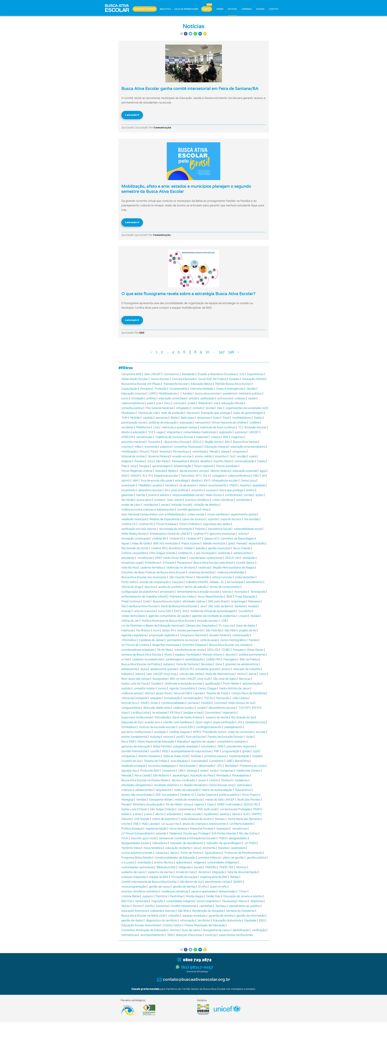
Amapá (252, 606)
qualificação (212, 683)
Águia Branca (213, 852)
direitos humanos (149, 756)
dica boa (150, 586)
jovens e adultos (158, 495)
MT (198, 475)
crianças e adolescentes (137, 789)
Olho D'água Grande (162, 553)
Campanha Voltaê (160, 799)
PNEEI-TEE (226, 867)
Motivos (241, 867)
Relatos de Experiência (164, 519)
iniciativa (170, 485)
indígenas (185, 867)
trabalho (126, 673)
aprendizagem (161, 466)
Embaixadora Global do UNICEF (170, 533)
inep (220, 408)
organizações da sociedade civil (246, 408)
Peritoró (226, 780)
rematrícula (144, 557)
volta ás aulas (209, 640)
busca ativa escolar (207, 393)
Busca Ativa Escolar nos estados (230, 644)
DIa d (206, 475)
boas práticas (180, 490)
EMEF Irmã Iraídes (229, 804)
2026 (256, 751)
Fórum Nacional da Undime (229, 422)
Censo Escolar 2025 (221, 785)
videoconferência (239, 475)
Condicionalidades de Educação (174, 857)
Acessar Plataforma (144, 9)
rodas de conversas (240, 731)
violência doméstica (201, 572)
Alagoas (126, 461)
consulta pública (132, 408)
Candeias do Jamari (151, 640)
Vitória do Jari (130, 620)
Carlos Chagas (207, 688)
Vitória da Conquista (134, 698)
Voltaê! (188, 548)
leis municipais (205, 553)
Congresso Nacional (193, 635)
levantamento (217, 485)
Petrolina (187, 475)
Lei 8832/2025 (140, 712)
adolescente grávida (163, 669)
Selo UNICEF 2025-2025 (161, 673)
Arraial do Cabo (186, 872)
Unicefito (174, 915)
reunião (241, 456)
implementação (239, 756)
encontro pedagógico (162, 765)
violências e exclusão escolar (183, 683)
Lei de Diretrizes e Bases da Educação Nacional (152, 625)
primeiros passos (215, 756)
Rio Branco (143, 630)
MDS (165, 751)
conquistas (128, 756)
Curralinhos (216, 760)
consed (159, 499)
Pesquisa (146, 388)
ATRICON (127, 437)
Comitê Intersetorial (184, 905)
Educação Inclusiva (133, 393)
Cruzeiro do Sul (131, 760)
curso (124, 398)
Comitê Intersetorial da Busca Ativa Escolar (149, 881)
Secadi (198, 867)
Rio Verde (127, 499)
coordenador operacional (205, 557)
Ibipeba (223, 847)
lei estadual (159, 712)
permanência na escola (182, 640)
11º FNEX (250, 843)
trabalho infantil (196, 582)
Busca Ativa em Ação (166, 601)
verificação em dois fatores (138, 528)
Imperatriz (229, 712)
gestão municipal (219, 548)
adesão (200, 548)
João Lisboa (240, 698)
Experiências (255, 374)
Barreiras (207, 664)
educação (186, 422)
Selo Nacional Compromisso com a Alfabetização (153, 514)
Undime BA (159, 538)
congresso (239, 451)
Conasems (168, 770)
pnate (191, 403)
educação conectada (172, 398)
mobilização (129, 451)
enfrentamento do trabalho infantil (144, 596)
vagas (160, 432)
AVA (185, 611)
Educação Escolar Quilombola (140, 925)
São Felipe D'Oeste (162, 809)
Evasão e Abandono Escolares (217, 374)
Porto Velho (129, 582)
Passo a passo (190, 543)
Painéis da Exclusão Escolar (225, 736)
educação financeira (134, 910)
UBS (181, 770)
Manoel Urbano (213, 654)
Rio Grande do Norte (134, 548)
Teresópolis (257, 591)
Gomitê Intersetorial (134, 751)
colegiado (218, 475)
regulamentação (156, 828)
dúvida (210, 408)
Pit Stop (175, 712)
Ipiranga (192, 770)
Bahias (234, 876)
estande (161, 833)
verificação (259, 930)
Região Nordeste (195, 785)
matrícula (127, 630)
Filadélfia (144, 485)
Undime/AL (185, 553)
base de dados (245, 625)
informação (187, 920)
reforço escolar (222, 577)
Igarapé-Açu (129, 770)
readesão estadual (133, 765)
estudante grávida (207, 669)
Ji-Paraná (168, 562)
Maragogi (127, 799)
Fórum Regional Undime (136, 470)
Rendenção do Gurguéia (207, 910)
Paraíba (139, 461)
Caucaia (198, 693)
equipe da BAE (158, 876)
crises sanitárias (217, 514)
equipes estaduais (194, 915)
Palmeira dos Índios (182, 596)
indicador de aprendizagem (224, 843)
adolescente (129, 669)
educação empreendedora (248, 446)
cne (216, 403)
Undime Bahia (130, 896)
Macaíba (182, 741)
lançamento (163, 789)
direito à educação (133, 432)
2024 (133, 466)
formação (137, 398)
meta (202, 485)
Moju (206, 509)
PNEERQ (210, 867)
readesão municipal (134, 519)
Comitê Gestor (245, 562)
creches (126, 446)
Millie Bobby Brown (134, 533)
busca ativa (144, 499)
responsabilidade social (187, 495)
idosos (236, 814)
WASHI (135, 475)
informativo (128, 640)
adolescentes (242, 553)
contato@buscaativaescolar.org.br (196, 979)
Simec (154, 702)
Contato (273, 9)
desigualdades (238, 838)
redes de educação (186, 789)
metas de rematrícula (188, 799)
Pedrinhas (176, 896)
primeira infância (209, 857)
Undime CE (128, 524)
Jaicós (174, 852)
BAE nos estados (166, 794)
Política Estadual (132, 828)
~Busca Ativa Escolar (176, 441)
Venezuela (141, 901)
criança (215, 437)
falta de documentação (242, 872)
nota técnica (129, 567)
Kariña (149, 905)
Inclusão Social (181, 504)
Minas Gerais (255, 649)
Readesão (188, 374)
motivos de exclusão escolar (157, 727)
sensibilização (194, 659)
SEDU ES (213, 649)
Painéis (220, 9)
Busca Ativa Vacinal (245, 441)
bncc (167, 403)
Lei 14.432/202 (170, 823)
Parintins (161, 896)
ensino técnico (163, 862)
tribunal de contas (133, 456)
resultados (208, 746)
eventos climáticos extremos (140, 891)
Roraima (203, 872)
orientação (144, 862)
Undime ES (176, 538)
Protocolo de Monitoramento (243, 852)
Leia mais (131, 115)
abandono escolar (150, 490)
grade (246, 751)
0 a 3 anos (128, 862)
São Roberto (161, 775)
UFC (219, 765)
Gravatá (160, 470)
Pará (154, 451)
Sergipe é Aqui (192, 712)
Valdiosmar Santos (248, 770)
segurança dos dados (216, 524)
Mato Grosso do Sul (241, 702)
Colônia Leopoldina (133, 553)
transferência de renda (189, 649)
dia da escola (187, 470)
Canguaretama (130, 707)
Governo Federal (158, 456)
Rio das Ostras (248, 833)
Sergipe (144, 466)
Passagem (230, 659)
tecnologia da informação (175, 528)
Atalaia (254, 615)
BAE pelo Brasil (218, 601)
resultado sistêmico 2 (167, 785)
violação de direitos (206, 504)
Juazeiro (147, 896)
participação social (133, 422)
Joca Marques (179, 760)
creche (125, 823)
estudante (128, 557)
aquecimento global (244, 514)
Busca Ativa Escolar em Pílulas (140, 383)
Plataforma (143, 427)
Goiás (249, 736)
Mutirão (135, 417)
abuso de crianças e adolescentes (204, 823)
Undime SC (187, 794)
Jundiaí (201, 707)
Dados (258, 417)
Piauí (124, 466)
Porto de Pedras (191, 852)
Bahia (174, 417)
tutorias (170, 910)
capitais (148, 417)
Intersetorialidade (201, 388)
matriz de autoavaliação (217, 789)
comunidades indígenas (222, 862)
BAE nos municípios (166, 543)
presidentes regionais (240, 746)
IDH (206, 480)
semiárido (248, 557)
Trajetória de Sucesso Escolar (174, 437)
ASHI (124, 475)
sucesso (211, 490)
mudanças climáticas (175, 891)
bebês (125, 814)
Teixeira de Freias (217, 693)
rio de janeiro (187, 485)
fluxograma (160, 678)
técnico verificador (184, 780)
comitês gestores (188, 509)
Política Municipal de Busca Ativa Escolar (168, 620)
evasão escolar (182, 456)
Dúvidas (260, 9)
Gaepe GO (211, 538)
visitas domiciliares (133, 615)
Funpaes (238, 649)
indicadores (159, 843)
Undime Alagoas (179, 731)
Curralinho (245, 611)
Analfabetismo (241, 417)
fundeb (187, 393)
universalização (244, 461)
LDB (223, 620)
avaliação (160, 731)
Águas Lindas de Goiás (135, 543)
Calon (211, 804)
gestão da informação (251, 915)
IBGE (229, 596)
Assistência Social (219, 528)
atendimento (254, 582)
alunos (159, 814)
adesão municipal (214, 543)
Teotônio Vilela (131, 847)
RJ (144, 475)
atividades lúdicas (193, 601)
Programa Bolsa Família (136, 857)
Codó (146, 601)
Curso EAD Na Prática (212, 379)
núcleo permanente (190, 630)
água (263, 470)
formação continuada (135, 538)
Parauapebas (240, 775)
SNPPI (256, 814)
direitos (196, 480)
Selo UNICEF (152, 374)
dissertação (206, 765)
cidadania (156, 910)
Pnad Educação (245, 596)
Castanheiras (186, 809)
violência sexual (131, 693)
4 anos (137, 814)
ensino (250, 490)
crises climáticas (223, 499)
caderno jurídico (183, 707)
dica (198, 722)
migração (157, 901)
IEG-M (256, 707)
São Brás (183, 910)
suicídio (126, 688)
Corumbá (220, 702)
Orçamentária (178, 388)
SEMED (237, 881)
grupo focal (163, 693)
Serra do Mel (182, 693)
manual (241, 543)
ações (259, 495)
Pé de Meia (164, 649)
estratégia (181, 480)
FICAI (124, 838)
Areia (203, 770)
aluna (143, 669)
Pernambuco (181, 451)
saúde (252, 398)
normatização (192, 698)
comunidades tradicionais (199, 432)
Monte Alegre (194, 896)
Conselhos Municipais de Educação (144, 930)
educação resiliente (178, 847)
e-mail (125, 659)
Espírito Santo (223, 461)
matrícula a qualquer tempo (179, 427)
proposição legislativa (163, 635)
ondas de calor (131, 504)
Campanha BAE (131, 374)
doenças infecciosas (189, 934)
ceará (252, 456)
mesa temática (153, 847)
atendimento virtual (217, 881)
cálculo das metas (191, 673)
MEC (256, 475)
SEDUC (197, 441)
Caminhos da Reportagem (237, 538)
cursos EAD (186, 727)
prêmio (151, 398)
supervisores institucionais (236, 934)
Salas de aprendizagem (248, 412)
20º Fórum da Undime (135, 644)
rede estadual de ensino (196, 818)
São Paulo (162, 461)
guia (230, 543)
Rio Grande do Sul (242, 717)
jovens (226, 669)
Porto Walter (231, 683)
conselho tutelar (144, 688)
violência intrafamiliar (231, 572)
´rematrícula (239, 828)
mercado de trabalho (246, 669)
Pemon (137, 905)
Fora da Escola (195, 736)
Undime (254, 422)
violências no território (180, 567)
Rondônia (175, 548)
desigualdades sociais (135, 843)
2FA (240, 722)
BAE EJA (126, 901)
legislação (225, 432)
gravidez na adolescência (241, 664)
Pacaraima (184, 562)
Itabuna (126, 818)
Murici (168, 654)
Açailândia (210, 814)
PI (149, 475)
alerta (252, 673)
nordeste (127, 427)
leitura (139, 673)
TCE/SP (244, 707)
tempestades (227, 891)
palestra (165, 446)
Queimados (238, 847)
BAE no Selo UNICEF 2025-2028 (190, 678)
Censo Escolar (160, 379)
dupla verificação (224, 722)
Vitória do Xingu (131, 586)
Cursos (207, 9)
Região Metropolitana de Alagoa (233, 567)
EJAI (246, 814)
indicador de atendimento (186, 843)
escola (203, 470)
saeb (150, 403)
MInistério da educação (148, 804)
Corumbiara (212, 712)
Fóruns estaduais (227, 466)
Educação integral (216, 446)
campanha (202, 422)
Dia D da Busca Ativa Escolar (139, 606)
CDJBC (225, 649)
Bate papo (187, 417)
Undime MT (193, 538)
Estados (234, 379)
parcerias (162, 417)
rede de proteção (172, 412)
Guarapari (222, 828)
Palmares (254, 601)
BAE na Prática (249, 659)
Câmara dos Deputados (201, 625)
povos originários (208, 901)
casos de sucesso (193, 519)
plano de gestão (233, 857)
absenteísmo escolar (222, 707)
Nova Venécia (178, 828)
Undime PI (200, 533)
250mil (125, 480)
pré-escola (225, 398)
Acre (156, 630)
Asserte (245, 485)
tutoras (226, 591)
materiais (202, 437)
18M (135, 480)
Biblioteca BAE (166, 867)
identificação (241, 930)
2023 (150, 461)
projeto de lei (247, 630)
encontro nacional (133, 441)
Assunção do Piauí (201, 775)
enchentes (243, 499)
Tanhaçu (220, 905)
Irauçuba (177, 582)
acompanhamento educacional (191, 751)
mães (138, 446)
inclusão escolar (207, 620)
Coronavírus (171, 374)
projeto (157, 485)
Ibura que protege (231, 490)
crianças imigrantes (133, 876)
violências (224, 553)
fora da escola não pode (156, 480)
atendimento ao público (244, 905)
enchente (209, 847)
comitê (154, 751)
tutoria (242, 533)
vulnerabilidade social (248, 528)
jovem (202, 780)
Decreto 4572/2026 (143, 838)
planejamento (233, 727)
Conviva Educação (184, 379)
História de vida (148, 412)
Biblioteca (165, 9)
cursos (162, 688)
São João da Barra (220, 606)
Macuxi (243, 901)
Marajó (213, 451)
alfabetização (182, 466)
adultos (224, 814)
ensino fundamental (134, 736)
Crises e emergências (230, 388)
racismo (168, 736)
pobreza (240, 432)
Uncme (174, 930)
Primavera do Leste (252, 765)
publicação (207, 398)
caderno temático (151, 567)
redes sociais (192, 814)
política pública (229, 794)
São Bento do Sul (191, 881)
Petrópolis (222, 698)
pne (158, 403)
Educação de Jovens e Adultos (243, 896)
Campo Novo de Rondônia (248, 693)
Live (156, 427)
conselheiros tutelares (231, 741)
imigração (218, 872)
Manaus (220, 818)
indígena (198, 862)
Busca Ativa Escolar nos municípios (143, 577)
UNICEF (254, 432)
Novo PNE (128, 741)
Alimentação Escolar (134, 379)
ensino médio (203, 456)
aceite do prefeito (170, 586)
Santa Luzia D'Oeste (134, 809)
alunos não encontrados (137, 794)
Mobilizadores (168, 393)
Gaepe (225, 451)
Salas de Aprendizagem (186, 9)
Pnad (226, 417)
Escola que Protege (196, 833)
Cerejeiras (241, 780)
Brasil (193, 461)
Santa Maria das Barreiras (244, 818)
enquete (155, 698)
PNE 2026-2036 (207, 809)
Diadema (174, 833)
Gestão (251, 388)
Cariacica (161, 852)
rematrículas (144, 437)
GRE (229, 760)
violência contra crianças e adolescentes (147, 509)
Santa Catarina (206, 794)
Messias (126, 775)
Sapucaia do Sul (131, 722)
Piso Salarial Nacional (159, 408)
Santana (239, 606)
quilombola (183, 862)
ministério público (250, 393)
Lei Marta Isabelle (241, 823)
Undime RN (158, 548)
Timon (243, 891)
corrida (248, 495)
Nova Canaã (142, 775)
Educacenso (243, 789)
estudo (193, 398)
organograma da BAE (213, 876)
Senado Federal (219, 635)
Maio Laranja (150, 823)
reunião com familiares (178, 722)
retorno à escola (144, 611)
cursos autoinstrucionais (137, 852)
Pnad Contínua (130, 601)
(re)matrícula (129, 934)
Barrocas (244, 678)
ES (166, 490)
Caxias (261, 461)
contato (198, 408)
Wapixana (256, 901)
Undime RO (146, 524)
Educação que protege (215, 412)
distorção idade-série (157, 707)
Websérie (204, 403)
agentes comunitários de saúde (168, 615)
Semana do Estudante (240, 910)
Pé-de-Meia (173, 804)
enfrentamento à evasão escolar (198, 591)
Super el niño (218, 886)
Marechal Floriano (201, 828)
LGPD (152, 393)
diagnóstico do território (161, 920)
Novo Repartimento (210, 596)
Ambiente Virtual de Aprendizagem (213, 611)
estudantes (174, 814)
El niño (202, 886)
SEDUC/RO (251, 804)
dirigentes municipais (166, 644)
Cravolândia (198, 760)
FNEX (222, 838)
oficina (149, 693)
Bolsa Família (161, 746)
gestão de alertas (184, 886)
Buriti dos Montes (248, 799)
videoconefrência (132, 403)
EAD (177, 611)
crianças (239, 398)
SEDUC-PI (186, 669)
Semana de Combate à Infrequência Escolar (187, 838)
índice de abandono (165, 818)
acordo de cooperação (154, 582)
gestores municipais (223, 533)
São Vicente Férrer (181, 577)
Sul (232, 456)
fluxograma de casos (216, 930)
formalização (172, 698)
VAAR (144, 702)
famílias (141, 799)
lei (263, 475)
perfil (179, 736)
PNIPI (257, 809)
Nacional (192, 412)
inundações (150, 504)
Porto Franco (250, 794)
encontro (197, 490)
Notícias (232, 9)
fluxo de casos (191, 930)
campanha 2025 (255, 722)
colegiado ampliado (185, 746)
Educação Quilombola (227, 920)
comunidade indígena (180, 901)
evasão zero (152, 722)
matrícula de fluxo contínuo (217, 427)
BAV (227, 441)
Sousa (187, 804)
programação (230, 751)
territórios (204, 920)
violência (204, 567)
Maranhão (202, 577)
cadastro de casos (133, 872)
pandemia (229, 393)
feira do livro (129, 702)
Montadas (222, 775)
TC (240, 427)
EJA (242, 374)
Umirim (213, 780)
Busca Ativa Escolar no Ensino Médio (145, 780)
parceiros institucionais (136, 731)
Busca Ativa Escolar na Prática (140, 664)
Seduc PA (168, 630)
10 (207, 352)
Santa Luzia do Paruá (134, 683)
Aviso (216, 417)
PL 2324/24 (226, 625)
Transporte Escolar (175, 383)
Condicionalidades (173, 702)
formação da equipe (184, 876)
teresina (164, 451)
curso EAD (164, 611)
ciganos (199, 804)
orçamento (128, 490)
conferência (233, 495)
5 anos (148, 814)
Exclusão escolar (255, 427)
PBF (216, 751)
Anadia (256, 756)
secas (165, 504)
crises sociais (196, 514)
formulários (128, 727)
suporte (213, 519)
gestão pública (256, 857)
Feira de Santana (187, 664)
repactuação (257, 543)
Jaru (202, 606)
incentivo (221, 456)
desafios (205, 461)
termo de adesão (196, 586)
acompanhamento (152, 934)
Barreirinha (242, 760)
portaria (193, 702)
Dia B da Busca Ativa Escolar (179, 606)
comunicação (240, 635)
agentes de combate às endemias (214, 615)
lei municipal (235, 582)
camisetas (205, 905)
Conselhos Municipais (188, 446)
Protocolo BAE (149, 770)
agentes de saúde (202, 741)
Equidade (250, 920)
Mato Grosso (214, 495)
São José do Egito (224, 678)
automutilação (251, 683)
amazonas (203, 417)
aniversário (167, 591)
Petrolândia (162, 717)
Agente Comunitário (182, 688)
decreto (231, 654)
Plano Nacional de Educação (156, 741)
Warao (125, 905)
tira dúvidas (251, 519)
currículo (179, 403)
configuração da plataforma (139, 591)
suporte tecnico (231, 519)
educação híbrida (232, 403)
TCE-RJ (208, 698)
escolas (261, 731)
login (207, 722)
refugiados (183, 408)
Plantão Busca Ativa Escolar (233, 383)
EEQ (262, 920)
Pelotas (200, 528)
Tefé (170, 934)
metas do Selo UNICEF (220, 799)
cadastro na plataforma (147, 659)
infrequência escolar (224, 480)
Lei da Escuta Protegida (235, 809)
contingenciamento (208, 727)
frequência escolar (166, 475)
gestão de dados (132, 920)
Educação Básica (201, 383)
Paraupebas (179, 461)
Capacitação (129, 388)
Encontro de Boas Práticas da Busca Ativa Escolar (153, 572)
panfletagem (174, 659)
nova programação (133, 886)
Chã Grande (141, 818)
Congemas (226, 770)
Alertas (140, 495)
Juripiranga (238, 601)
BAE (225, 437)
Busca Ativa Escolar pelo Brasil (213, 562)
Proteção (161, 388)
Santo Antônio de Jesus (234, 688)
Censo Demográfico (233, 640)
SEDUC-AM (232, 557)
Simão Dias (213, 896)
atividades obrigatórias (136, 785)
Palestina (162, 905)
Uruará (243, 615)
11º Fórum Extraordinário (137, 833)
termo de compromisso (225, 586)
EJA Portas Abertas (224, 833)
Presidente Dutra (214, 731)
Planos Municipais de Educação (205, 925)
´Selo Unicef (174, 499)
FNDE (233, 485)
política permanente (252, 654)
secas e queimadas (203, 891)
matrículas (243, 785)
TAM (124, 417)
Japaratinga (179, 775)
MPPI (196, 731)
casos (263, 673)
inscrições (240, 591)
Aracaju (126, 611)
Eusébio (156, 683)
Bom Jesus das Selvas (135, 678)
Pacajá (125, 804)
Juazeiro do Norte (216, 717)
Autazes (168, 664)
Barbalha (231, 765)
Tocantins (154, 441)
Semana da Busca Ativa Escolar (141, 654)
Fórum (144, 451)
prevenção (128, 485)
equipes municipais (187, 654)
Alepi (124, 712)
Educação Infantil (253, 379)
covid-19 (210, 934)
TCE (150, 432)
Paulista (206, 702)
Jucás (213, 770)
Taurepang (229, 901)
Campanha (246, 9)
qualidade (259, 485)
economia (151, 446)
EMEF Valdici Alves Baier (170, 557)
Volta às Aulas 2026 (175, 756)
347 (221, 352)
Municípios (128, 412)
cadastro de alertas (160, 872)
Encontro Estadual (194, 644)
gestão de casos (159, 886)
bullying (155, 736)
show (218, 664)
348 (231, 352)
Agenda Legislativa (133, 635)
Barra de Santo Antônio (187, 717)
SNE (136, 823)
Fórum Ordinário (189, 524)
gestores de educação (135, 746)
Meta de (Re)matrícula (220, 673)
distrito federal (220, 470)
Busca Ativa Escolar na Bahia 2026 (143, 915)
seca (197, 847)
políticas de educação (163, 422)
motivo (241, 673)
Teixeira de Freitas (155, 760)
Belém (172, 470)
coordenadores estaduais (137, 649)
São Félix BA (214, 630)
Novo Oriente (241, 548)
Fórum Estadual (166, 524)
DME (221, 746)
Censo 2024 (248, 480)
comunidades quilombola (137, 867)
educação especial (245, 470)
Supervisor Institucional (136, 717)
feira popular (187, 765)
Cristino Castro (172, 925)
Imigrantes (173, 432)
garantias (127, 495)
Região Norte (213, 441)
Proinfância (152, 562)
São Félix (230, 630)
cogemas (237, 437)
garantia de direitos (221, 915)
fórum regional (203, 466)
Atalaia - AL (217, 582)
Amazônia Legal (131, 562)
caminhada (199, 451)
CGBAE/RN (213, 659)
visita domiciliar (245, 577)
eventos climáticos (197, 499)
